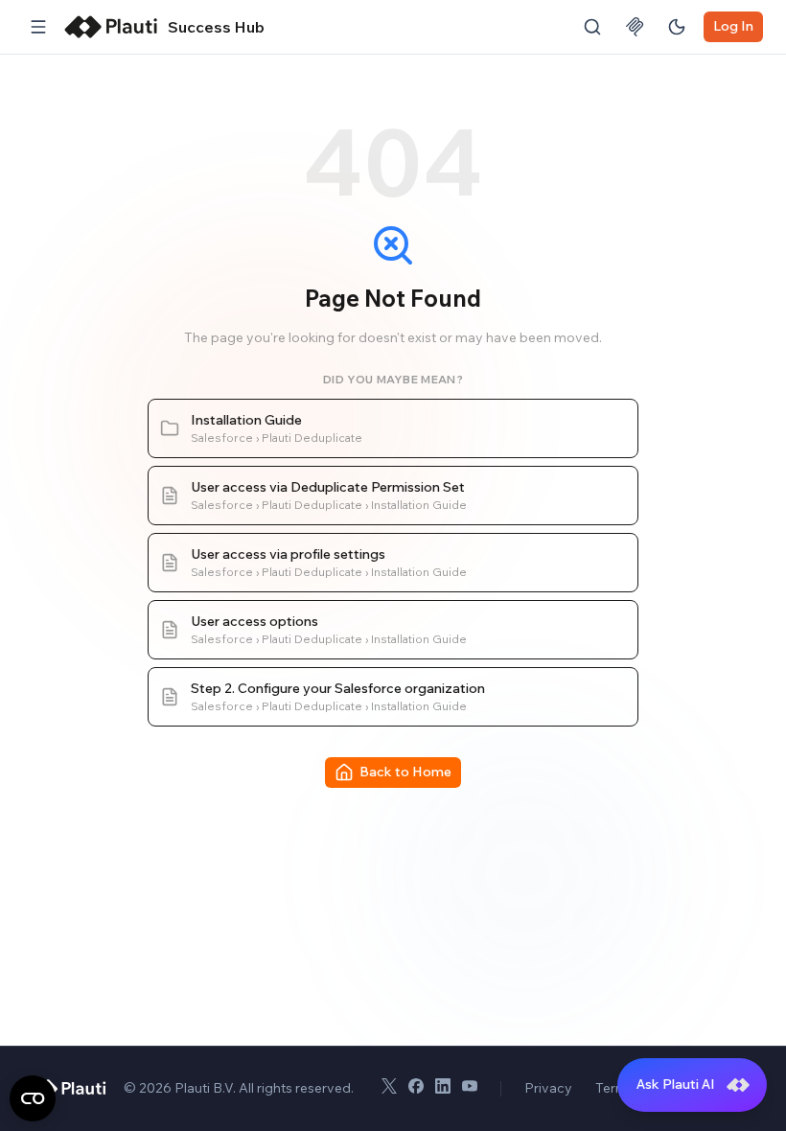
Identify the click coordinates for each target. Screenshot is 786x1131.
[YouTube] (469, 1088)
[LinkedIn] (443, 1088)
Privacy (548, 1087)
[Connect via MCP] (634, 27)
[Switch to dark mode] (676, 27)
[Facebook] (416, 1088)
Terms (615, 1087)
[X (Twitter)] (389, 1088)
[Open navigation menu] (38, 27)
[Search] (592, 27)
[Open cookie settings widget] (33, 1098)
